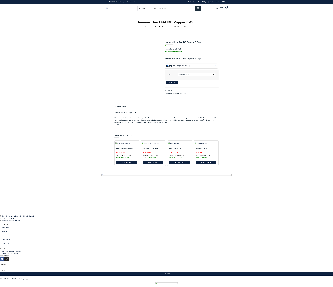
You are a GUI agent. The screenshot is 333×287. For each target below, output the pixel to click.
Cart (3, 235)
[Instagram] (6, 259)
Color (170, 74)
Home (147, 27)
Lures (152, 27)
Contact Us (5, 243)
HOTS (201, 152)
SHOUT (122, 152)
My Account (5, 227)
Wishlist (4, 231)
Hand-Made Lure (160, 27)
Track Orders (6, 239)
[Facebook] (2, 259)
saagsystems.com (29, 279)
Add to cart (172, 82)
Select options (126, 162)
